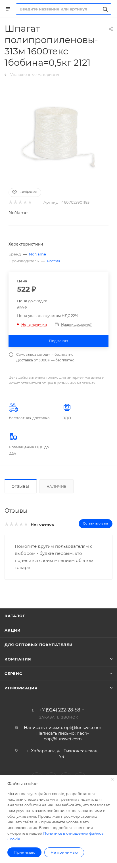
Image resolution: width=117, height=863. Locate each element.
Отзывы (21, 486)
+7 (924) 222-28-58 (59, 710)
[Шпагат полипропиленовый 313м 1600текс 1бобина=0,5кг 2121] (58, 135)
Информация (21, 688)
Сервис (13, 673)
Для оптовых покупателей (38, 644)
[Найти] (104, 9)
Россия (53, 261)
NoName (18, 212)
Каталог (15, 615)
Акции (13, 630)
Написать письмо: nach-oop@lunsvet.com (62, 735)
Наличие (57, 486)
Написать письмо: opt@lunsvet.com (62, 727)
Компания (18, 659)
